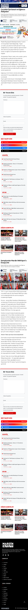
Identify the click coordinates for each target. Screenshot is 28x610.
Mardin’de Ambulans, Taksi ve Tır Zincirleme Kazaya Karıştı (13, 165)
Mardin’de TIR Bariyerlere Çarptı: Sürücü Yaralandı (14, 170)
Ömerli (4, 600)
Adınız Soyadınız (7, 116)
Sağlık (4, 570)
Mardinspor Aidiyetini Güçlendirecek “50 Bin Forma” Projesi (13, 214)
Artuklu (5, 587)
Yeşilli (4, 604)
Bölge (4, 573)
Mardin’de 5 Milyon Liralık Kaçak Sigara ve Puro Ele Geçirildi (14, 186)
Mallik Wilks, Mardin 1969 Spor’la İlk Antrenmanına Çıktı (14, 203)
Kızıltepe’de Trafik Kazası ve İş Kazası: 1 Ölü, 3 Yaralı (13, 180)
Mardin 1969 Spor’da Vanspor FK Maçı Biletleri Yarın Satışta (14, 220)
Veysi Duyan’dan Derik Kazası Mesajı (11, 159)
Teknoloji (5, 571)
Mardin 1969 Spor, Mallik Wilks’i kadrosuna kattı (13, 209)
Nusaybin (5, 598)
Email (4, 121)
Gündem (5, 562)
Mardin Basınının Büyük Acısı (9, 175)
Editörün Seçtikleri (7, 579)
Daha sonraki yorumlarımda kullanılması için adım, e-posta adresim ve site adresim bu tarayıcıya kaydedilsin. (13, 129)
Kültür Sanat (6, 577)
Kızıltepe (5, 589)
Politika (5, 568)
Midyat (5, 596)
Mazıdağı (5, 595)
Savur (4, 602)
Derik (4, 591)
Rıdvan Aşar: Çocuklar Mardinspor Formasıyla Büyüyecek (13, 197)
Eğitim (4, 575)
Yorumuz (5, 99)
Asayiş (4, 564)
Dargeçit (5, 593)
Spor (4, 566)
